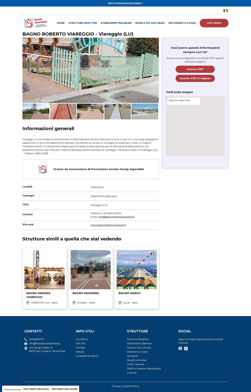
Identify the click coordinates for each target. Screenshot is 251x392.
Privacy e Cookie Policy (125, 386)
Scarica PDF (195, 69)
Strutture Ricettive (83, 23)
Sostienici (214, 23)
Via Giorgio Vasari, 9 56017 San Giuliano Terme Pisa (47, 349)
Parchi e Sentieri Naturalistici (144, 368)
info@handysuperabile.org (44, 343)
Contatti (80, 347)
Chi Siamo (82, 339)
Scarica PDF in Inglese (195, 78)
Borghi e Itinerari (137, 360)
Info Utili (81, 343)
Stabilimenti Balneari (116, 23)
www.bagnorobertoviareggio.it (108, 225)
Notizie (80, 351)
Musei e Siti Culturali (150, 23)
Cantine (131, 372)
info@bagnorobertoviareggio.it (116, 216)
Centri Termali (135, 364)
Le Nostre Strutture (87, 356)
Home (61, 23)
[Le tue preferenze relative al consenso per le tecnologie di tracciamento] (12, 389)
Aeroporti (132, 356)
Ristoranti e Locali (182, 23)
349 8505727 (36, 339)
